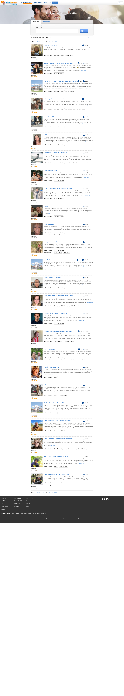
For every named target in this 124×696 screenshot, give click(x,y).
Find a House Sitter (18, 500)
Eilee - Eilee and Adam (50, 170)
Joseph (46, 206)
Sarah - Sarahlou (49, 224)
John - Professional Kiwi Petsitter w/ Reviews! (57, 420)
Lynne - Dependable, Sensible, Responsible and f (58, 188)
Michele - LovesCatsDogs (51, 367)
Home (21, 2)
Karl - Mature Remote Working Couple (55, 313)
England (42, 513)
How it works (16, 502)
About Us (45, 2)
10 (52, 41)
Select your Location (40, 27)
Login (120, 2)
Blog (3, 503)
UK (45, 513)
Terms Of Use (62, 518)
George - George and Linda (52, 242)
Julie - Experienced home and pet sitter (55, 99)
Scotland (29, 513)
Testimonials (4, 505)
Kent (33, 513)
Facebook (103, 499)
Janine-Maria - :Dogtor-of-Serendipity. (55, 152)
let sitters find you (39, 24)
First (35, 41)
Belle (45, 385)
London (13, 513)
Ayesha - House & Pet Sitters (52, 277)
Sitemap (3, 509)
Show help (90, 37)
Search (85, 30)
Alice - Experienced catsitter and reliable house (58, 438)
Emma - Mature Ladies (50, 45)
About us (4, 498)
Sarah (45, 134)
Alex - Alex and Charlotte (51, 117)
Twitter (107, 499)
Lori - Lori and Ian (49, 260)
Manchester (37, 513)
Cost (50, 2)
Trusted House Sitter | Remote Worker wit (56, 403)
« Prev (38, 41)
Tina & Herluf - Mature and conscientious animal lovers (60, 81)
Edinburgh (18, 513)
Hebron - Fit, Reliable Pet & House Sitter (56, 456)
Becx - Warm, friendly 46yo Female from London (58, 295)
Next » (55, 41)
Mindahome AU (12, 514)
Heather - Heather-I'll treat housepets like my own (59, 63)
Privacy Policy (68, 518)
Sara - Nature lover (49, 349)
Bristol (22, 513)
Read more (65, 50)
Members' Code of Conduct (76, 518)
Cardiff (25, 513)
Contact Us (4, 500)
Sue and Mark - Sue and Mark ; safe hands (56, 474)
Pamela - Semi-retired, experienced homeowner (58, 331)
